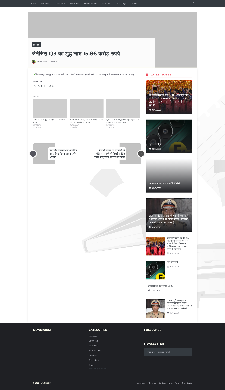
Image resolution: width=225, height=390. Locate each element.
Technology (120, 3)
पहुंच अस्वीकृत (155, 144)
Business (45, 3)
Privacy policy (174, 383)
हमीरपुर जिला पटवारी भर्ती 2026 (164, 183)
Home (33, 3)
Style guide (187, 383)
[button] (193, 3)
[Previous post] (33, 154)
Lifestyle (106, 3)
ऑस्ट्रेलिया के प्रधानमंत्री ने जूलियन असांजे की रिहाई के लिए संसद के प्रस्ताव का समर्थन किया (109, 154)
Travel (134, 3)
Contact (162, 383)
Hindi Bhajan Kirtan (98, 368)
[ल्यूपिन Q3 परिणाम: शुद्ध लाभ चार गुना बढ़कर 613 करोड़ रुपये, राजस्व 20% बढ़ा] (123, 108)
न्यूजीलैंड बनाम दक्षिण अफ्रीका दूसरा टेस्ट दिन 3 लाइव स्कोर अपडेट (63, 154)
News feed (140, 383)
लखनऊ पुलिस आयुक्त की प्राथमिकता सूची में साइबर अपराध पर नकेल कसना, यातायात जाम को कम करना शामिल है (169, 219)
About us (152, 383)
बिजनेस (36, 44)
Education (74, 3)
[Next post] (141, 154)
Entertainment (90, 3)
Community (60, 3)
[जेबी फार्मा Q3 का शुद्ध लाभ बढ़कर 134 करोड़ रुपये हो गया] (50, 108)
